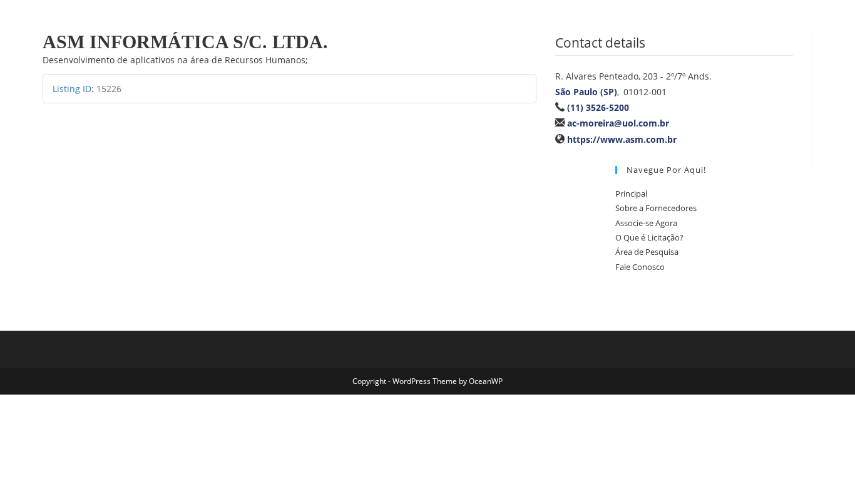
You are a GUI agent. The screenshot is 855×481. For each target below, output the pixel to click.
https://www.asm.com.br (622, 139)
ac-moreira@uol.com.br (618, 123)
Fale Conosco (640, 266)
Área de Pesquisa (646, 251)
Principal (631, 193)
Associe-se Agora (646, 223)
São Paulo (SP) (586, 92)
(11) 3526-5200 (598, 107)
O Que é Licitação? (649, 237)
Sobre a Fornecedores (656, 208)
